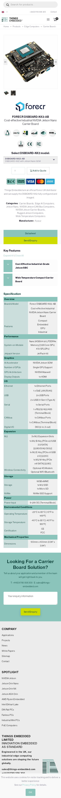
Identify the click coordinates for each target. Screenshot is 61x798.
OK (30, 792)
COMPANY (9, 629)
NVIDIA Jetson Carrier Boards (30, 209)
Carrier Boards (49, 26)
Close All (19, 255)
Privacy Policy (29, 785)
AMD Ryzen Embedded (13, 699)
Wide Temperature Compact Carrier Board (34, 279)
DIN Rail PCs (8, 709)
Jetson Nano (12, 206)
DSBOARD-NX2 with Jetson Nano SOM (23, 159)
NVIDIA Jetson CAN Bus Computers (37, 206)
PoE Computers (9, 725)
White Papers (8, 651)
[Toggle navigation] (48, 19)
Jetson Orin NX (9, 688)
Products (17, 26)
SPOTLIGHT (10, 672)
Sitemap (6, 656)
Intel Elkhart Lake (10, 704)
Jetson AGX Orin (10, 694)
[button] (5, 12)
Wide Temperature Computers (30, 216)
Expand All (9, 255)
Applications (8, 635)
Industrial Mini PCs (11, 720)
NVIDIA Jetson (9, 678)
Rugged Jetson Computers (30, 213)
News (5, 645)
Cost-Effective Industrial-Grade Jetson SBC (32, 266)
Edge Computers (31, 26)
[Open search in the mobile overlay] (30, 4)
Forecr (38, 221)
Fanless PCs (8, 715)
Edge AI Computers (44, 203)
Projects (6, 640)
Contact (54, 12)
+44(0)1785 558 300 (38, 12)
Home (6, 26)
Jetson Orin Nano (10, 683)
